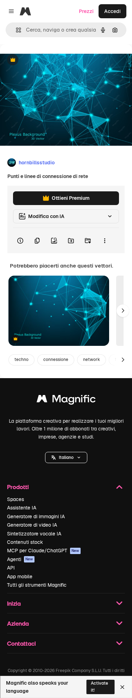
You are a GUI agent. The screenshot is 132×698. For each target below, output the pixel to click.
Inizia (14, 603)
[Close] (122, 687)
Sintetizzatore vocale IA (34, 534)
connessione (55, 359)
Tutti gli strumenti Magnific (37, 585)
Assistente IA (21, 508)
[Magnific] (66, 400)
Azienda (18, 623)
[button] (66, 457)
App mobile (19, 576)
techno (21, 359)
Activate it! (99, 686)
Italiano (66, 457)
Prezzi (86, 11)
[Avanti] (123, 311)
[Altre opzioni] (105, 240)
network (91, 359)
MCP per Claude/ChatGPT (43, 550)
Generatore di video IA (32, 525)
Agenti (20, 559)
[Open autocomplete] (15, 30)
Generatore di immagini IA (36, 516)
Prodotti (18, 486)
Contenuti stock (25, 542)
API (11, 568)
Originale (46, 60)
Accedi (112, 11)
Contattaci (21, 643)
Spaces (15, 499)
